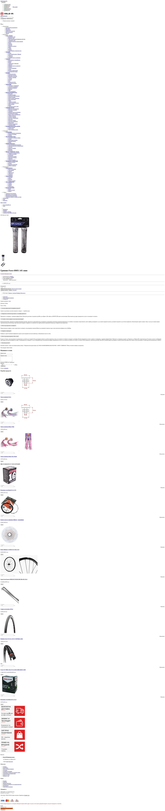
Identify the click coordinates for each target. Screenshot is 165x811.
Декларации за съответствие (9, 773)
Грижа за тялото (11, 162)
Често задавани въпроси (8, 297)
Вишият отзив (4, 355)
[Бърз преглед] (1, 392)
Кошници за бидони (12, 164)
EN (8, 6)
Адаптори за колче (12, 83)
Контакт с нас (6, 776)
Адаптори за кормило (13, 86)
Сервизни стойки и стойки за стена (13, 197)
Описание (5, 296)
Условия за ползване (7, 771)
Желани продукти (7, 783)
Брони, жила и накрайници (14, 114)
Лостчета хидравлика (13, 121)
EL (8, 7)
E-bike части (11, 128)
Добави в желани (4, 290)
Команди (10, 64)
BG (9, 4)
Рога (9, 80)
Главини (10, 43)
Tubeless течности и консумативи (15, 41)
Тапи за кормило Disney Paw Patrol (9, 456)
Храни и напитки (12, 165)
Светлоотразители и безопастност (15, 145)
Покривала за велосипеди (14, 152)
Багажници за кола (12, 156)
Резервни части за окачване (14, 57)
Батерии (10, 135)
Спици (9, 48)
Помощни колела (12, 141)
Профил (5, 781)
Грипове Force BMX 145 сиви (9, 212)
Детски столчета (11, 159)
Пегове (9, 139)
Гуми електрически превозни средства (16, 39)
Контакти (5, 200)
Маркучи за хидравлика (13, 108)
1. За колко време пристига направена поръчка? (10, 308)
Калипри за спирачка (13, 123)
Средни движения (12, 68)
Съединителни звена (12, 71)
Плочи (9, 69)
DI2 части (10, 93)
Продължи (3, 366)
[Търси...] (13, 17)
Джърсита (10, 173)
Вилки (9, 53)
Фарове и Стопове (12, 134)
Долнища (10, 177)
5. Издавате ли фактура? (6, 330)
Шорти (9, 178)
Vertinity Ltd (26, 795)
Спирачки (10, 111)
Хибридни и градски (10, 31)
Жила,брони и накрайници (14, 60)
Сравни (10, 290)
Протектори (11, 186)
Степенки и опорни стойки (14, 137)
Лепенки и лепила (12, 46)
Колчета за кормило (12, 87)
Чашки (9, 105)
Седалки (10, 78)
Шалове (10, 171)
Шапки (9, 191)
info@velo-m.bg (9, 761)
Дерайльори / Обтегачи (13, 63)
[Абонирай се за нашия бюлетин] (13, 793)
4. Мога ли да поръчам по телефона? (8, 325)
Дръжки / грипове (12, 77)
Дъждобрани (11, 170)
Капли (9, 42)
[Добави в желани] (2, 392)
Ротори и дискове (12, 116)
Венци (9, 62)
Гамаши (10, 184)
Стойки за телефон (12, 154)
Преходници (11, 122)
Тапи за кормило (12, 91)
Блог (4, 199)
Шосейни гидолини (12, 76)
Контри (10, 49)
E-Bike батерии (11, 127)
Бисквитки (3, 809)
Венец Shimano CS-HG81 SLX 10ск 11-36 (10, 549)
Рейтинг (2, 363)
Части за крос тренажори (13, 98)
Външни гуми (11, 38)
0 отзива (2, 273)
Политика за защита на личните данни (11, 772)
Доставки (5, 770)
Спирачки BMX (11, 125)
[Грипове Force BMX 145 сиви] (20, 254)
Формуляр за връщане (8, 786)
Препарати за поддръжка (11, 194)
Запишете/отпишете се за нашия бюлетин (12, 784)
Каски (9, 188)
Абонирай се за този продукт (6, 808)
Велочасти (5, 209)
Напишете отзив (8, 273)
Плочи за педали (12, 74)
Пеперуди (10, 55)
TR (8, 10)
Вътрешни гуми (11, 36)
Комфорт (5, 210)
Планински (8, 29)
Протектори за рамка (12, 140)
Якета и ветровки (12, 169)
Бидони (10, 163)
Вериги (10, 61)
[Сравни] (3, 392)
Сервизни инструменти (11, 193)
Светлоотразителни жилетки (14, 144)
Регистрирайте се (7, 204)
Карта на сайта (6, 774)
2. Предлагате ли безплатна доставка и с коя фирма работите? (13, 313)
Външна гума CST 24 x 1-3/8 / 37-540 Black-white (12, 638)
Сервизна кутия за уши (13, 106)
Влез (4, 206)
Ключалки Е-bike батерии (14, 96)
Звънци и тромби (12, 148)
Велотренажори (9, 32)
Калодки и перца (12, 120)
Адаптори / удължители (13, 85)
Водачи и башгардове (13, 70)
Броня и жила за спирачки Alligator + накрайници (12, 519)
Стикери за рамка (12, 101)
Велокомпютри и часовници (14, 133)
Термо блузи (11, 172)
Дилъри (5, 766)
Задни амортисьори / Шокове (14, 54)
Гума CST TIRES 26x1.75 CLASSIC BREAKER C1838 (13, 669)
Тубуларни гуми (11, 40)
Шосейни (8, 28)
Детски (7, 33)
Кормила (10, 89)
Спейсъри (10, 56)
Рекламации (5, 785)
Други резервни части (13, 129)
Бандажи (10, 45)
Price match (15, 6)
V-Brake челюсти (12, 115)
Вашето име (3, 353)
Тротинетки (5, 198)
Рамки (9, 100)
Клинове (10, 179)
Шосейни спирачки (12, 109)
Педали (10, 79)
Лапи (9, 90)
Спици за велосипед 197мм (7, 609)
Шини (9, 47)
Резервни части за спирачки (14, 112)
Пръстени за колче (12, 75)
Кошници (10, 158)
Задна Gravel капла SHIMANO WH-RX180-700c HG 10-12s (14, 579)
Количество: (3, 286)
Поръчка (5, 782)
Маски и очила (11, 190)
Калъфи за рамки (12, 94)
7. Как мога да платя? (5, 342)
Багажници (10, 155)
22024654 (6, 368)
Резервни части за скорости (14, 65)
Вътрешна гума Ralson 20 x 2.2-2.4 (8, 699)
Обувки (10, 183)
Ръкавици (10, 174)
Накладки (10, 119)
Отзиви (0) (5, 299)
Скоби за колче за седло (13, 103)
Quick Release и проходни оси (14, 50)
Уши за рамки (11, 104)
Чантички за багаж (12, 157)
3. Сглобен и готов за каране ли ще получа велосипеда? (12, 319)
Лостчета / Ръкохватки (13, 118)
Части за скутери (12, 99)
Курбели (10, 67)
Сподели (14, 290)
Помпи (9, 142)
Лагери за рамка (11, 97)
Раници (10, 185)
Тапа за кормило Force (6, 397)
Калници (10, 149)
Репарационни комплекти (11, 195)
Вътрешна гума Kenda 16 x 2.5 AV (8, 490)
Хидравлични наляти (13, 113)
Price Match (5, 767)
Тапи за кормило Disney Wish (7, 426)
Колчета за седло (12, 82)
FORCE (11, 276)
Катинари (10, 150)
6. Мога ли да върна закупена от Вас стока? (9, 336)
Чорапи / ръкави (11, 180)
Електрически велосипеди (11, 27)
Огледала (10, 147)
